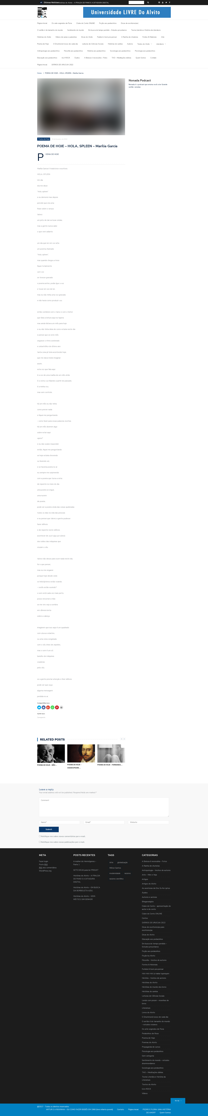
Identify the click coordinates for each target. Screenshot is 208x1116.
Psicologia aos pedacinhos (145, 51)
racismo (127, 873)
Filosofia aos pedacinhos (73, 51)
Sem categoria (148, 1056)
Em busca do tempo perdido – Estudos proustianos (107, 30)
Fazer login (43, 861)
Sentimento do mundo (75, 30)
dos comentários (48, 867)
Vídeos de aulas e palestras (66, 37)
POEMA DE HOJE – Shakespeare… (44, 766)
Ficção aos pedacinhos (108, 23)
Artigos (145, 879)
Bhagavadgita (147, 901)
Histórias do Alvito (44, 37)
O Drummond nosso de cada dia (65, 44)
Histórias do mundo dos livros (154, 987)
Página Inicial (42, 23)
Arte (162, 37)
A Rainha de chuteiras (129, 37)
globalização (122, 862)
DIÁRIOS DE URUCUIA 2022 (62, 65)
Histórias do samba (115, 44)
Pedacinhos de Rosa (150, 1033)
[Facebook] (169, 2)
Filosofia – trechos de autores (154, 960)
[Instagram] (159, 2)
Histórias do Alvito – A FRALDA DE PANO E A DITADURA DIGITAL (83, 3)
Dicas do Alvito (87, 37)
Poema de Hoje (43, 44)
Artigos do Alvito (149, 884)
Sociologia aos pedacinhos (120, 51)
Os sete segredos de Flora (62, 23)
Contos (145, 918)
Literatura (160, 44)
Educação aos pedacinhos (47, 58)
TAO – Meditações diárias (121, 58)
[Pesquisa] (148, 2)
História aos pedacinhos (96, 51)
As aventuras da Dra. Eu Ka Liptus (156, 888)
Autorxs (130, 44)
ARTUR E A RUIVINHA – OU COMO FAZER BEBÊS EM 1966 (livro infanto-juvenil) (79, 1109)
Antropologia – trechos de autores (156, 870)
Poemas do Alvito (149, 1042)
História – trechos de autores (154, 978)
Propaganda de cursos (151, 1047)
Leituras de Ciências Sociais (93, 44)
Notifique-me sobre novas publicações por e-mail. (63, 842)
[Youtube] (162, 2)
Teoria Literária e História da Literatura (145, 30)
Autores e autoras (149, 897)
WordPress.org (45, 871)
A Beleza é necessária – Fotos (95, 58)
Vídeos (145, 1093)
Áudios (77, 58)
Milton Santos (115, 868)
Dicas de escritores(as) (129, 23)
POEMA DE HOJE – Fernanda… (79, 765)
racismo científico (116, 879)
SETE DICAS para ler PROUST (85, 870)
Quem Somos (141, 58)
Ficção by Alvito (148, 956)
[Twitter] (166, 2)
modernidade (114, 873)
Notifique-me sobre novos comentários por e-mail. (63, 836)
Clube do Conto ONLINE (85, 23)
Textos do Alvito (143, 44)
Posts (43, 864)
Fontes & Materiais (150, 37)
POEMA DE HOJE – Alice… (107, 770)
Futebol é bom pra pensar (107, 37)
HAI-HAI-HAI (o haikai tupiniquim (155, 973)
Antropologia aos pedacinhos (48, 51)
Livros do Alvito (148, 1012)
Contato (153, 58)
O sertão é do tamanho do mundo (50, 30)
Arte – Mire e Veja (149, 875)
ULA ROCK (66, 58)
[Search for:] (136, 2)
